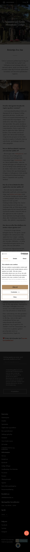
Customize (14, 292)
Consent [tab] (5, 258)
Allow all (15, 287)
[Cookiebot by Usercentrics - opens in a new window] (21, 254)
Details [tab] (15, 258)
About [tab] (24, 258)
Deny (15, 297)
